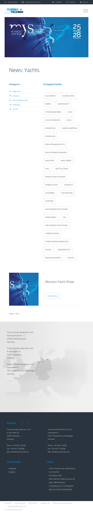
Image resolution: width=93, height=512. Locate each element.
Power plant (51, 185)
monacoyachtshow (55, 177)
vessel (48, 249)
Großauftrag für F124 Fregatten (61, 486)
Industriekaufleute (55, 144)
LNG (47, 168)
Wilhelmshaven (53, 258)
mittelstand (62, 168)
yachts (70, 258)
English (85, 2)
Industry (16, 95)
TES (64, 217)
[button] (22, 423)
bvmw (48, 104)
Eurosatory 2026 (55, 475)
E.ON (69, 112)
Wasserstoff (64, 249)
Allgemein (16, 91)
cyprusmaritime (53, 112)
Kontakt (72, 2)
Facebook (12, 468)
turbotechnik (52, 233)
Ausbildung (68, 96)
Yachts (15, 109)
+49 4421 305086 (17, 448)
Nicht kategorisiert (20, 100)
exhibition (50, 128)
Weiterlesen (53, 296)
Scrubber (49, 193)
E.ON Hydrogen (52, 120)
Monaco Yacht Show (59, 281)
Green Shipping (69, 128)
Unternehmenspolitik (17, 506)
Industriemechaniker (55, 152)
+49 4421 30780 (19, 445)
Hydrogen (50, 136)
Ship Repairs (67, 193)
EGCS (69, 120)
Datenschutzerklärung (62, 503)
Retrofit (69, 185)
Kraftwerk (66, 160)
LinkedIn (12, 472)
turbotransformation (56, 241)
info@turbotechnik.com (20, 452)
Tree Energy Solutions (56, 225)
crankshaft (63, 104)
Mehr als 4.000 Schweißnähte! (60, 489)
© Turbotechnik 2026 (13, 510)
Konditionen (20, 503)
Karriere (58, 2)
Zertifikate (33, 503)
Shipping (16, 104)
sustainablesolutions (56, 209)
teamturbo (50, 217)
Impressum (45, 503)
